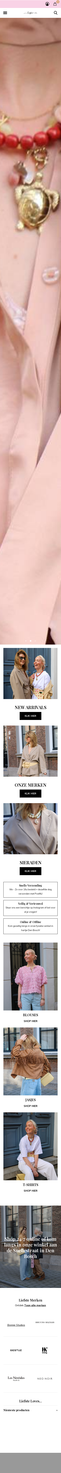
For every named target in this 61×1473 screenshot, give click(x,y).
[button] (5, 13)
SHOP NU (30, 754)
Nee (44, 1463)
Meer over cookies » (31, 1469)
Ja (30, 1463)
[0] (55, 4)
